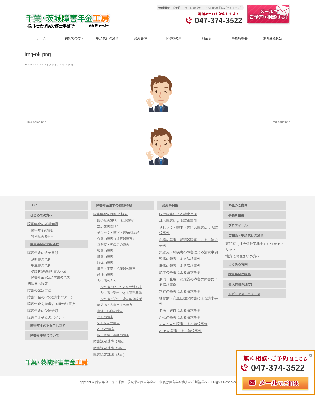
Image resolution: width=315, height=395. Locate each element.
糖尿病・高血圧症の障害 (114, 305)
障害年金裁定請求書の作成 (50, 277)
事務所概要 (236, 215)
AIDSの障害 (105, 329)
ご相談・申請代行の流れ (246, 235)
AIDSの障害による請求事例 (180, 331)
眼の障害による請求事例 (178, 214)
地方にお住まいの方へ (242, 256)
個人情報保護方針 (241, 284)
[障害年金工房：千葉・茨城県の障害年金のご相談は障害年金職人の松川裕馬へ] (68, 22)
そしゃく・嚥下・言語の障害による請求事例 (188, 230)
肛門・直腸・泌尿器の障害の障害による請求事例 (188, 282)
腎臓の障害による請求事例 (180, 259)
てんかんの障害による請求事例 (183, 324)
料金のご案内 (238, 205)
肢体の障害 (105, 263)
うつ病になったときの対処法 (121, 287)
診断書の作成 (40, 259)
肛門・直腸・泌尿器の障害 (116, 269)
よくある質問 (238, 264)
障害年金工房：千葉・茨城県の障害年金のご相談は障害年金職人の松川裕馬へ (151, 382)
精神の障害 (105, 275)
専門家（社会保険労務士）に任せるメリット (254, 246)
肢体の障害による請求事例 (180, 272)
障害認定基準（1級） (109, 341)
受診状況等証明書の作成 (48, 271)
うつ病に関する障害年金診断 (121, 299)
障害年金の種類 (42, 230)
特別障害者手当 (42, 236)
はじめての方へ (41, 215)
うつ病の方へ (106, 281)
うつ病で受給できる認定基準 (121, 293)
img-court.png (281, 122)
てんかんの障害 (108, 323)
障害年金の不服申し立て (47, 325)
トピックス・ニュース (244, 294)
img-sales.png (36, 122)
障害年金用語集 (239, 274)
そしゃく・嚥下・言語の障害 (118, 232)
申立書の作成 (40, 265)
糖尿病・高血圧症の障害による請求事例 (188, 301)
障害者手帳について (44, 335)
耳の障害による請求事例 (178, 221)
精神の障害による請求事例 (180, 291)
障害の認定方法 (39, 290)
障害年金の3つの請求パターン (50, 297)
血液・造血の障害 (110, 311)
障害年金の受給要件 (44, 244)
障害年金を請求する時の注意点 (51, 304)
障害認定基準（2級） (109, 348)
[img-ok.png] (159, 93)
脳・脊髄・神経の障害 (113, 335)
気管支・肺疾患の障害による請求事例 (188, 252)
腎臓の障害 (105, 251)
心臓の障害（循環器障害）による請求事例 (188, 242)
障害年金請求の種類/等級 (114, 205)
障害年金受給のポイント (46, 317)
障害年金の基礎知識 (42, 224)
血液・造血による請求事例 (180, 310)
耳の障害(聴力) (107, 226)
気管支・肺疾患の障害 (113, 244)
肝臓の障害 (105, 256)
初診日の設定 (37, 284)
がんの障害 (105, 317)
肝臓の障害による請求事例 (180, 266)
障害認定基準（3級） (109, 355)
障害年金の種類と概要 (110, 214)
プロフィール (238, 225)
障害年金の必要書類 (42, 253)
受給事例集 (170, 205)
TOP (33, 205)
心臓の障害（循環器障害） (116, 239)
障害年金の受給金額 (42, 311)
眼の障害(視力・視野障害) (115, 220)
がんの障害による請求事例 (180, 317)
